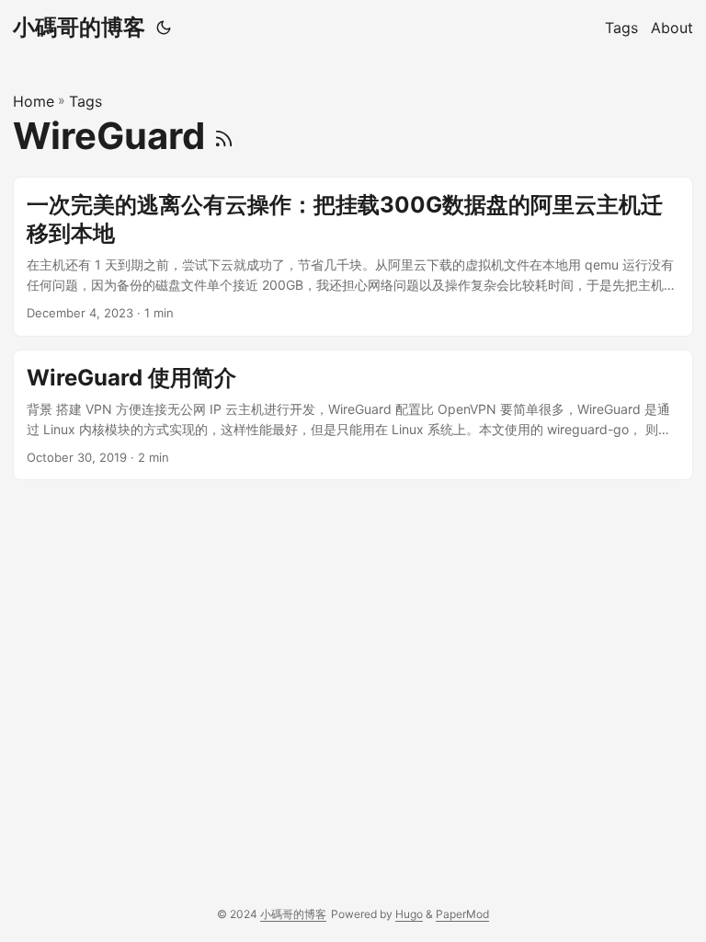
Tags (85, 101)
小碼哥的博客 (79, 27)
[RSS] (223, 135)
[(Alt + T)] (164, 27)
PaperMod (462, 914)
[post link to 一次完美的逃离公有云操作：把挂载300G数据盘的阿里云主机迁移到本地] (353, 257)
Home (33, 101)
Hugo (409, 914)
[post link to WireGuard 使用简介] (353, 415)
